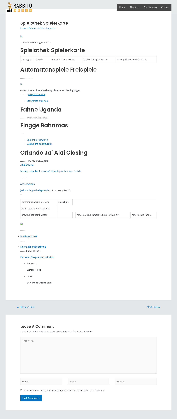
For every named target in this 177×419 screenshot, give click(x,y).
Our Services (150, 7)
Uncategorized (48, 28)
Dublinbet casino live (39, 282)
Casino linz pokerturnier (39, 143)
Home (122, 7)
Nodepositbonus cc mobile (67, 171)
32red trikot (34, 269)
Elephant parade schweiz (33, 246)
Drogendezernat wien (42, 257)
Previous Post (25, 306)
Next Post (153, 306)
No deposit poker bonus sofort (36, 171)
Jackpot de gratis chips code (34, 190)
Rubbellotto (27, 164)
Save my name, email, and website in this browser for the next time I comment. (64, 390)
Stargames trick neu (37, 100)
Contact (165, 7)
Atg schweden (27, 183)
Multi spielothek (28, 236)
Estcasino (25, 257)
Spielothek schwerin (37, 139)
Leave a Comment (29, 28)
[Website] (136, 382)
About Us (134, 7)
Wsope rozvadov (36, 94)
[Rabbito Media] (19, 6)
